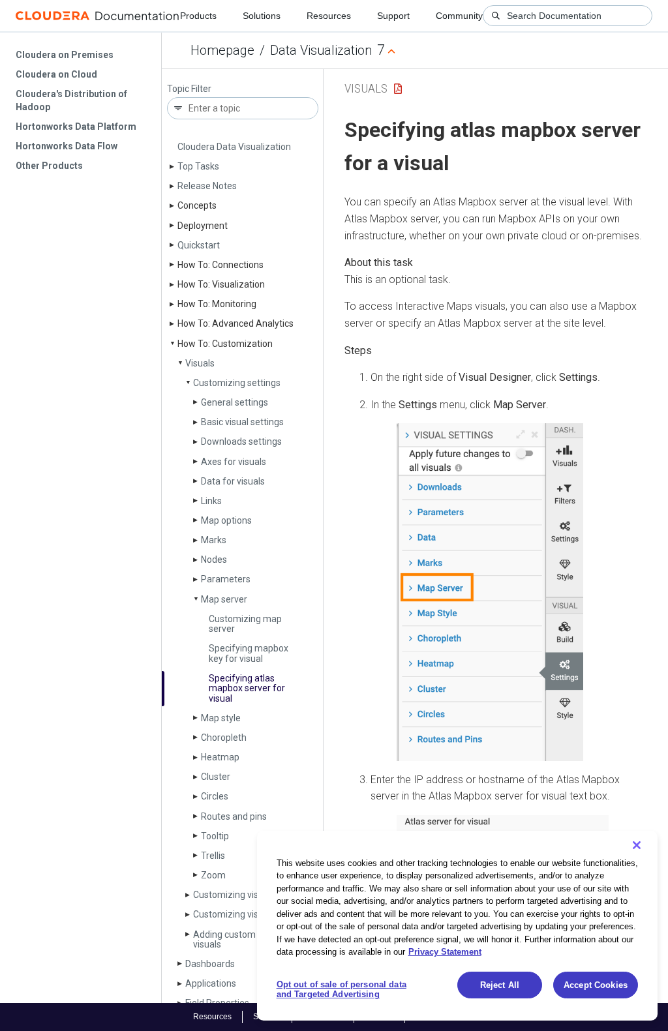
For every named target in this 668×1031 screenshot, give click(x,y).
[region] (457, 926)
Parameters (225, 579)
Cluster (215, 776)
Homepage (222, 50)
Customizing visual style (242, 894)
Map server (224, 599)
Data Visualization (321, 50)
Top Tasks (198, 166)
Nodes (214, 559)
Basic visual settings (242, 422)
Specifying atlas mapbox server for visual (247, 688)
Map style (221, 718)
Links (211, 501)
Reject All (499, 985)
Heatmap (220, 757)
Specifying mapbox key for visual (248, 653)
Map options (226, 520)
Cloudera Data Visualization (234, 147)
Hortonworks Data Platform (76, 126)
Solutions (262, 15)
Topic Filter (189, 89)
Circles (214, 796)
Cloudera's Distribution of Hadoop (71, 100)
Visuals (200, 363)
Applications (210, 983)
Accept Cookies (596, 985)
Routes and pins (234, 816)
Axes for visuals (233, 461)
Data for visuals (233, 481)
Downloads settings (241, 441)
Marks (213, 540)
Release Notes (207, 186)
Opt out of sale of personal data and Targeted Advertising (341, 989)
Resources (329, 15)
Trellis (213, 855)
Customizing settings (237, 383)
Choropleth (224, 737)
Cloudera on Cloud (56, 74)
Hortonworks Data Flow (66, 146)
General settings (234, 402)
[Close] (636, 845)
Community (459, 15)
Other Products (49, 165)
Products (198, 15)
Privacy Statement (444, 952)
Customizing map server (245, 624)
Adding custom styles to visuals (242, 939)
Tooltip (215, 836)
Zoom (213, 875)
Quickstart (198, 245)
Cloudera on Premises (65, 55)
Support (393, 15)
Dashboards (210, 964)
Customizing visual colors (245, 914)
